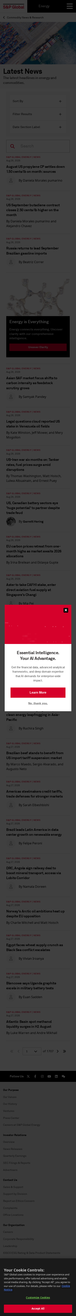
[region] (38, 1287)
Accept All (38, 1308)
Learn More (38, 692)
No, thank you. (38, 703)
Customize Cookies (38, 1297)
